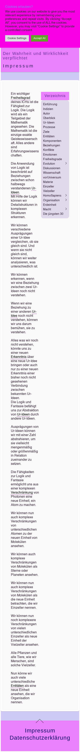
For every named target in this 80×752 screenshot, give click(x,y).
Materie (48, 182)
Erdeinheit (49, 205)
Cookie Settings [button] (17, 38)
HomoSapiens (52, 195)
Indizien (48, 109)
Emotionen (50, 154)
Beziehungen (51, 145)
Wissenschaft (51, 172)
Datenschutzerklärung (40, 738)
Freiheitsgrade (52, 159)
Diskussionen (51, 168)
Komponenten (52, 141)
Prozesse (49, 127)
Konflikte (48, 150)
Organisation (51, 200)
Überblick (49, 118)
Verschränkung (22, 492)
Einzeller (48, 186)
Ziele (46, 132)
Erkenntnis (18, 357)
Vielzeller (49, 191)
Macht (47, 209)
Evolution (49, 163)
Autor (46, 113)
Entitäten (17, 686)
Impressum (18, 65)
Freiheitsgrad (20, 98)
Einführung (50, 104)
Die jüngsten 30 (53, 214)
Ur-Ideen (23, 414)
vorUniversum (52, 177)
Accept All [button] (39, 38)
